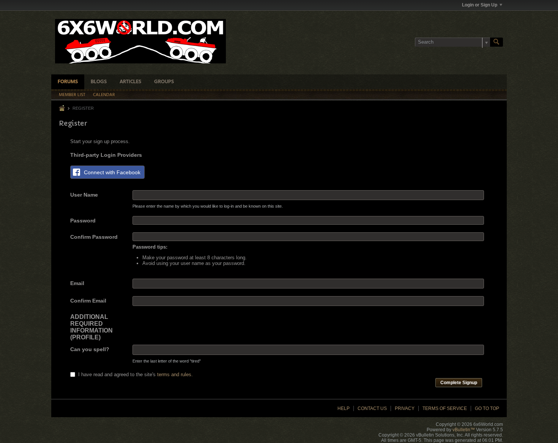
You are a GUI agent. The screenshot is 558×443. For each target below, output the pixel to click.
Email (77, 283)
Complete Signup (458, 382)
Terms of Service (444, 408)
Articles (130, 81)
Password (83, 221)
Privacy (405, 408)
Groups (164, 81)
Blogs (99, 81)
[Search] (496, 42)
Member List (72, 95)
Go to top (487, 408)
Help (343, 408)
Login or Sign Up (479, 5)
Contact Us (372, 408)
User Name (84, 195)
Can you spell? (89, 349)
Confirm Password (94, 237)
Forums (68, 81)
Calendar (104, 95)
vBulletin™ (463, 429)
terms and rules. (175, 374)
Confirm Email (88, 301)
